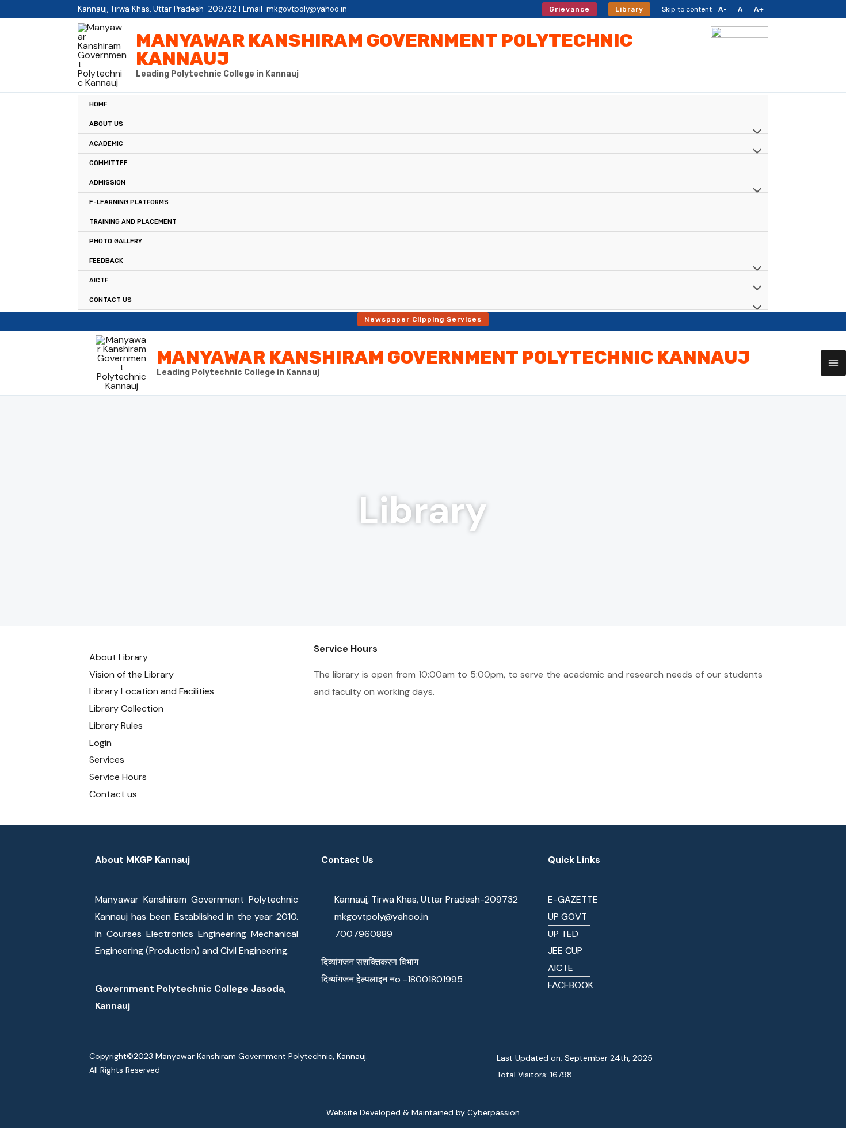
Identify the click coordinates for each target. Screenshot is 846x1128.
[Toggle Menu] (753, 133)
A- (722, 9)
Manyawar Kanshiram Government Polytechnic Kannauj (384, 49)
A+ (759, 9)
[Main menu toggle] (833, 363)
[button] (569, 9)
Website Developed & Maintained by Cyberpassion (423, 1112)
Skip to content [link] (687, 9)
